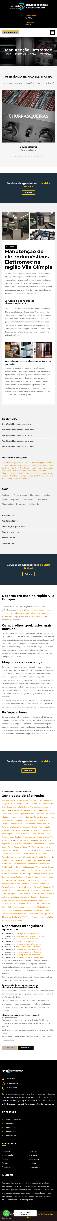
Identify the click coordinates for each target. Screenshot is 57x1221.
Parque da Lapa (38, 893)
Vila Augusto (16, 843)
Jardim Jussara (19, 907)
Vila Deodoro (25, 468)
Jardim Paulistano (18, 877)
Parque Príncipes (9, 887)
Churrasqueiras (20, 495)
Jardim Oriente (15, 917)
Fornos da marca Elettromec (27, 941)
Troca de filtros (8, 537)
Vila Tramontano (20, 863)
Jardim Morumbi (24, 857)
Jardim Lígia (12, 807)
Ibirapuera (27, 827)
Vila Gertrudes (15, 827)
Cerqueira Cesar (42, 837)
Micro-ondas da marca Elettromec (29, 952)
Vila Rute (19, 840)
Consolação (48, 468)
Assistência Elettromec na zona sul (17, 435)
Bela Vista (6, 462)
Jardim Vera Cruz (34, 870)
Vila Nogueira (35, 807)
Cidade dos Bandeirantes (41, 897)
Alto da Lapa (29, 840)
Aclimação (27, 470)
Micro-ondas (7, 504)
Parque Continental (38, 833)
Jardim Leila (49, 867)
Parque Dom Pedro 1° (21, 478)
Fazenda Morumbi (9, 857)
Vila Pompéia (33, 847)
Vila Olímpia (16, 830)
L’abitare (29, 907)
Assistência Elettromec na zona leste (18, 446)
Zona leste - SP (10, 1135)
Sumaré (6, 870)
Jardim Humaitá (24, 893)
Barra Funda (14, 476)
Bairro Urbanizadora (18, 870)
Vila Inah (21, 903)
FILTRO (33, 54)
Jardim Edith (41, 823)
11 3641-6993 (28, 616)
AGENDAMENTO (10, 32)
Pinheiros (46, 870)
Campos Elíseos (27, 476)
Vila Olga (43, 913)
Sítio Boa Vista (45, 800)
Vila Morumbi (37, 857)
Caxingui (29, 817)
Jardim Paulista (16, 837)
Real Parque (44, 860)
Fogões (46, 495)
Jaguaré (10, 833)
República (42, 473)
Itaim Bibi (28, 820)
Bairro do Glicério (39, 470)
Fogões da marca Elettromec (27, 938)
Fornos (5, 499)
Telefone (28, 574)
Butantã (6, 817)
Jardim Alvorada (34, 880)
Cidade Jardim (28, 853)
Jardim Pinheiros (17, 820)
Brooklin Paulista (17, 823)
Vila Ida (28, 803)
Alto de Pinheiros (9, 800)
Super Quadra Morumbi (12, 920)
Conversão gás (8, 543)
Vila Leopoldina (35, 890)
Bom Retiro (6, 465)
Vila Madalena (23, 807)
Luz (13, 465)
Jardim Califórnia (17, 803)
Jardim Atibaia (22, 800)
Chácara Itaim (37, 827)
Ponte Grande (21, 465)
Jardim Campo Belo (23, 900)
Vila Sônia (15, 897)
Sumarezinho (7, 880)
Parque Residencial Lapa (17, 847)
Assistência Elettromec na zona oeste (18, 441)
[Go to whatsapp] (6, 1213)
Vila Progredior (32, 860)
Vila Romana (45, 847)
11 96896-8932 (38, 616)
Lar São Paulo (39, 907)
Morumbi (19, 850)
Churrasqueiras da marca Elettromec (30, 936)
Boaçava (5, 803)
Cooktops (6, 495)
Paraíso (50, 462)
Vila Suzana (16, 883)
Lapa (12, 840)
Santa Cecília (39, 476)
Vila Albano (25, 897)
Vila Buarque (37, 468)
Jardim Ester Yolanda (30, 883)
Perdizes (42, 863)
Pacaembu (17, 470)
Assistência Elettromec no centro (16, 424)
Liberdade (6, 473)
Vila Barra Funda (38, 813)
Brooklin (5, 823)
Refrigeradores (34, 504)
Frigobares (15, 499)
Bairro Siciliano (8, 850)
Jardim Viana (33, 863)
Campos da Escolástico (25, 867)
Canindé (14, 473)
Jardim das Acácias (41, 820)
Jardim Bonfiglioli (18, 817)
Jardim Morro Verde (42, 910)
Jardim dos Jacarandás (41, 803)
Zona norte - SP (11, 1123)
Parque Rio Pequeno (42, 887)
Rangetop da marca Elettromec (28, 954)
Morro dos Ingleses (38, 462)
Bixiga (13, 462)
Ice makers (28, 499)
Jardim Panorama (18, 860)
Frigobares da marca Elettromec (28, 944)
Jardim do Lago (47, 877)
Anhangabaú (32, 473)
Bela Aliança (48, 890)
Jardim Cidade (29, 850)
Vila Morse (40, 867)
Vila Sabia (50, 917)
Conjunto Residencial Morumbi (14, 913)
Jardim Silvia (7, 863)
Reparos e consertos (10, 532)
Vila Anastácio (41, 840)
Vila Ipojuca (28, 843)
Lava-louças (42, 499)
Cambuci (15, 468)
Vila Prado (26, 917)
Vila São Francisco (21, 890)
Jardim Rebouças (39, 917)
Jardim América (29, 837)
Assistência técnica (10, 521)
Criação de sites (38, 1214)
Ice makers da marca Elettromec (28, 946)
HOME (8, 54)
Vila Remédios (35, 830)
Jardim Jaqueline (33, 903)
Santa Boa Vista (17, 810)
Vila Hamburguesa (9, 893)
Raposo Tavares (20, 880)
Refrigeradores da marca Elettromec (30, 957)
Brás (44, 465)
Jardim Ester (44, 883)
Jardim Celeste (38, 900)
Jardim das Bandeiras (10, 873)
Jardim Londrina (40, 843)
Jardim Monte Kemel (24, 910)
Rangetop (20, 504)
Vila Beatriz (34, 800)
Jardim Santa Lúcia (32, 810)
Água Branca (24, 813)
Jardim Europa (26, 873)
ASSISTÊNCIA (20, 54)
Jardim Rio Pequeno (25, 887)
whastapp (28, 192)
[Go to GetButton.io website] (6, 1218)
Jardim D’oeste (42, 850)
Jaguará (25, 830)
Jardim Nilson (33, 913)
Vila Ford (13, 903)
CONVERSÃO (45, 54)
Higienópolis (7, 470)
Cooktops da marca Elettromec (28, 933)
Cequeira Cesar (23, 462)
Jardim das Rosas (33, 877)
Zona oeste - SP (11, 1131)
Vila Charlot (50, 813)
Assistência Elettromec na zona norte (18, 429)
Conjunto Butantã (22, 833)
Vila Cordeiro (30, 823)
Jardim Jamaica (41, 853)
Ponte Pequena (35, 465)
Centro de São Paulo (13, 1119)
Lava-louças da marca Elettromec (29, 949)
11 (30, 15)
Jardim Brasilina (8, 900)
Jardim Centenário (41, 817)
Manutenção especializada (13, 526)
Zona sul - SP (10, 1127)
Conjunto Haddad (40, 873)
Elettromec (10, 247)
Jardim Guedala (15, 853)
